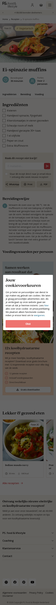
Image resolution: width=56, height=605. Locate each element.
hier (46, 305)
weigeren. (39, 315)
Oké (28, 324)
